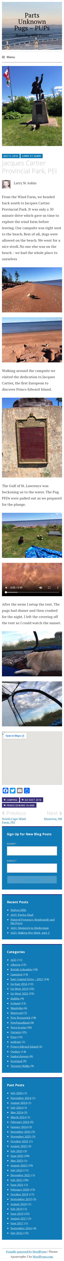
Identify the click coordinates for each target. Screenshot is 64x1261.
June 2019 (16, 1214)
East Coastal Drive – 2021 (26, 979)
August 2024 (18, 1103)
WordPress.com (43, 1257)
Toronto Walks (20, 1066)
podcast (15, 1042)
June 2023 (16, 1156)
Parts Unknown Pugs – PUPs (32, 21)
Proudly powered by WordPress (26, 1252)
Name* (12, 843)
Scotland (16, 1061)
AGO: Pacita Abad (21, 915)
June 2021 (16, 1185)
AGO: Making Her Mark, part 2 (30, 933)
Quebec (15, 1051)
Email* (12, 860)
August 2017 (18, 1218)
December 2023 (20, 1132)
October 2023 (19, 1141)
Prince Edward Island (21, 805)
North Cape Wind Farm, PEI (14, 817)
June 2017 (16, 1223)
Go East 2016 (33, 799)
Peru (13, 1037)
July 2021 (16, 1180)
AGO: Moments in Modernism (29, 928)
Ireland (15, 1003)
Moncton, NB (53, 815)
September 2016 (21, 1228)
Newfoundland (20, 1023)
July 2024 (16, 1108)
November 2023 (20, 1136)
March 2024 (18, 1117)
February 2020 (19, 1189)
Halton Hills (18, 910)
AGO (13, 960)
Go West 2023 (19, 993)
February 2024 (19, 1122)
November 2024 (20, 1098)
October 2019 (19, 1194)
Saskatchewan (19, 1056)
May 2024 (16, 1112)
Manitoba (16, 1008)
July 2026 (16, 1093)
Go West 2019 (19, 989)
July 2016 (16, 1233)
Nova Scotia (18, 1027)
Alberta (15, 965)
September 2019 (21, 1199)
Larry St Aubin (31, 156)
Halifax (15, 998)
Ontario (15, 1032)
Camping (12, 799)
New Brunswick (20, 1018)
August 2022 (18, 1165)
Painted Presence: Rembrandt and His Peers (32, 921)
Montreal (16, 1013)
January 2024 (19, 1127)
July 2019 (16, 1209)
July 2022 (16, 1170)
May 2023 (16, 1161)
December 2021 (20, 1175)
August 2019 (18, 1204)
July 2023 (16, 1151)
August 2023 (18, 1146)
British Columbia (21, 969)
